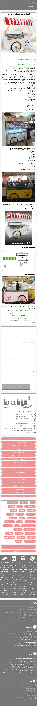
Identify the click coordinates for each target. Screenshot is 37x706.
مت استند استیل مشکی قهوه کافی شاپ (28, 639)
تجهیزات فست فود (30, 506)
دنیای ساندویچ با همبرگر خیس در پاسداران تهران (26, 647)
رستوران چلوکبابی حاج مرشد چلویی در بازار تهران (22, 666)
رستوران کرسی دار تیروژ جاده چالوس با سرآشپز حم (16, 669)
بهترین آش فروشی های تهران (18, 462)
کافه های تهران (4, 590)
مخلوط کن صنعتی (13, 588)
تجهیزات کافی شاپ (14, 562)
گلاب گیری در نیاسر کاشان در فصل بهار (28, 637)
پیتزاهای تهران (5, 569)
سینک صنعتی (24, 503)
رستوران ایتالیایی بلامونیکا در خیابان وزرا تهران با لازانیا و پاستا (19, 663)
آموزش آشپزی (18, 548)
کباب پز (32, 503)
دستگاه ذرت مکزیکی (29, 541)
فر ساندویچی (18, 530)
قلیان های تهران (4, 592)
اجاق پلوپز (18, 541)
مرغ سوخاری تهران (5, 583)
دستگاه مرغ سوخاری (23, 583)
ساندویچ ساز (9, 533)
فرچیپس (23, 592)
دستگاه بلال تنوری (9, 537)
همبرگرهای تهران (4, 565)
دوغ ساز (32, 581)
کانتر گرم (20, 522)
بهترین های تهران (18, 439)
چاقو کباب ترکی (23, 577)
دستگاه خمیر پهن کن (29, 530)
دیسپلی (14, 577)
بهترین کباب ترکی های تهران (18, 472)
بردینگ (23, 585)
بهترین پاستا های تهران (18, 476)
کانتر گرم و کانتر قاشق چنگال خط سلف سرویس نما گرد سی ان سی (23, 633)
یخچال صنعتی (32, 594)
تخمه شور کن (31, 537)
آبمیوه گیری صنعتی (14, 592)
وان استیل (10, 514)
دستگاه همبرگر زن (23, 588)
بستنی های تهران (4, 588)
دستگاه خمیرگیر (7, 526)
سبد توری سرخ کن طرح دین (31, 634)
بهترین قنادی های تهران (18, 489)
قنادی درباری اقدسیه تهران (31, 642)
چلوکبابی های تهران (4, 567)
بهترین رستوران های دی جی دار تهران (18, 496)
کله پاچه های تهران (5, 575)
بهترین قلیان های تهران (18, 493)
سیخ (32, 586)
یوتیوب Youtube (31, 694)
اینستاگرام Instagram (30, 688)
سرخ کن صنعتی (23, 567)
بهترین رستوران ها (4, 562)
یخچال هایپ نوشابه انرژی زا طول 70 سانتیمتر (20, 664)
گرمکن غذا (13, 510)
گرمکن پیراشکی (14, 579)
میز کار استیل (31, 518)
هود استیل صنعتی (30, 522)
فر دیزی (22, 518)
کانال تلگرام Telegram (30, 690)
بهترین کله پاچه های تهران (18, 466)
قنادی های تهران (4, 581)
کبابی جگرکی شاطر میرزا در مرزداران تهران (23, 670)
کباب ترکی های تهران (4, 579)
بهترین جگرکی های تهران (18, 459)
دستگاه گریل (19, 533)
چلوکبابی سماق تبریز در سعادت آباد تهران (24, 658)
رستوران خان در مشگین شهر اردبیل (24, 660)
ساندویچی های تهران (4, 585)
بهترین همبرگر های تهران (18, 452)
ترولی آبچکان (13, 518)
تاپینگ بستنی (29, 306)
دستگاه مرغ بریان (10, 522)
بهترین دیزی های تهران (18, 469)
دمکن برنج (32, 592)
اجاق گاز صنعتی (30, 514)
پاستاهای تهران (4, 573)
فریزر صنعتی (23, 594)
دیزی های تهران (4, 577)
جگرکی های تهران (4, 571)
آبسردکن (14, 594)
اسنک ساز (14, 590)
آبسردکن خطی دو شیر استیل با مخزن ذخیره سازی (26, 645)
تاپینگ (16, 526)
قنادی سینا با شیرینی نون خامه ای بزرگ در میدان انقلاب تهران (16, 672)
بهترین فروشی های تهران (18, 442)
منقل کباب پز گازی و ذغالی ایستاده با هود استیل (26, 636)
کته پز (32, 588)
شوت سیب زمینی (23, 590)
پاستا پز (14, 583)
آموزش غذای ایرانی (18, 551)
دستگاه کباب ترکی (30, 533)
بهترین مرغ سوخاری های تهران (18, 456)
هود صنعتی (32, 577)
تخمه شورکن (14, 571)
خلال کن (32, 583)
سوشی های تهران (4, 586)
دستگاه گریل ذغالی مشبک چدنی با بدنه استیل (27, 644)
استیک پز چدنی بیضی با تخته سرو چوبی (28, 641)
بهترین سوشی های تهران (18, 483)
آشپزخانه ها (32, 2)
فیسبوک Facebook (31, 695)
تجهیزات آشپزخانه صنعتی (31, 631)
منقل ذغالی (32, 573)
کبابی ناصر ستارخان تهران (27, 674)
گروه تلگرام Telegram (30, 692)
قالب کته (22, 510)
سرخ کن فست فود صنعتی (28, 526)
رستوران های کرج (4, 594)
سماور (14, 575)
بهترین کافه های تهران (18, 486)
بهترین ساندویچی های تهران (18, 479)
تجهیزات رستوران (12, 503)
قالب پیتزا (11, 506)
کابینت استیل (20, 514)
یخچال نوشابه (21, 537)
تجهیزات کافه (31, 510)
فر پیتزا (20, 506)
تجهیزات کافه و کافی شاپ (16, 321)
